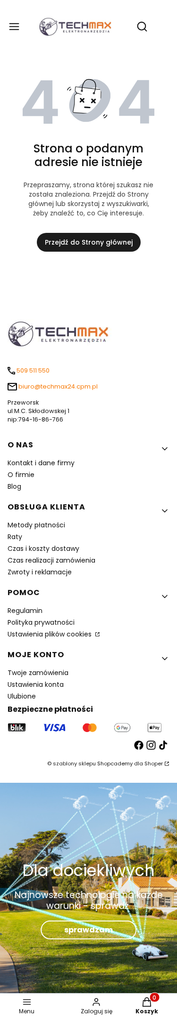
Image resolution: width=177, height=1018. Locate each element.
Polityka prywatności (41, 622)
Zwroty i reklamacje (40, 572)
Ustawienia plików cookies (50, 634)
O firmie (21, 474)
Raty (15, 536)
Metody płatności (36, 525)
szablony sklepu (74, 763)
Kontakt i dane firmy (41, 463)
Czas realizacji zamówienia (51, 560)
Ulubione (22, 696)
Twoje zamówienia (38, 672)
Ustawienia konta (36, 684)
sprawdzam (88, 929)
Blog (14, 486)
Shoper (153, 763)
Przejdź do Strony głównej (89, 242)
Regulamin (25, 610)
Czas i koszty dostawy (43, 548)
